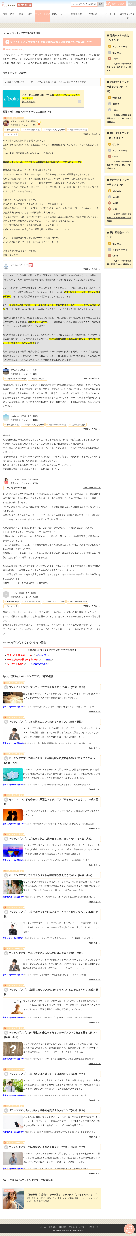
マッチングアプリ (42, 16)
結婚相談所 (76, 14)
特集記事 (93, 14)
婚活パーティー (59, 14)
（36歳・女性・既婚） (25, 479)
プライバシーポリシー (77, 1227)
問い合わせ (94, 1227)
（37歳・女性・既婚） (24, 593)
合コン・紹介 (25, 14)
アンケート (110, 14)
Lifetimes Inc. (65, 1230)
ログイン (132, 4)
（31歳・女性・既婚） (24, 121)
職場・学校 (8, 14)
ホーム (43, 1227)
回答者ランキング (127, 16)
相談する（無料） (119, 4)
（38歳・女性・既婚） (25, 416)
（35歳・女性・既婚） (24, 370)
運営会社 (52, 1227)
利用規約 (62, 1227)
